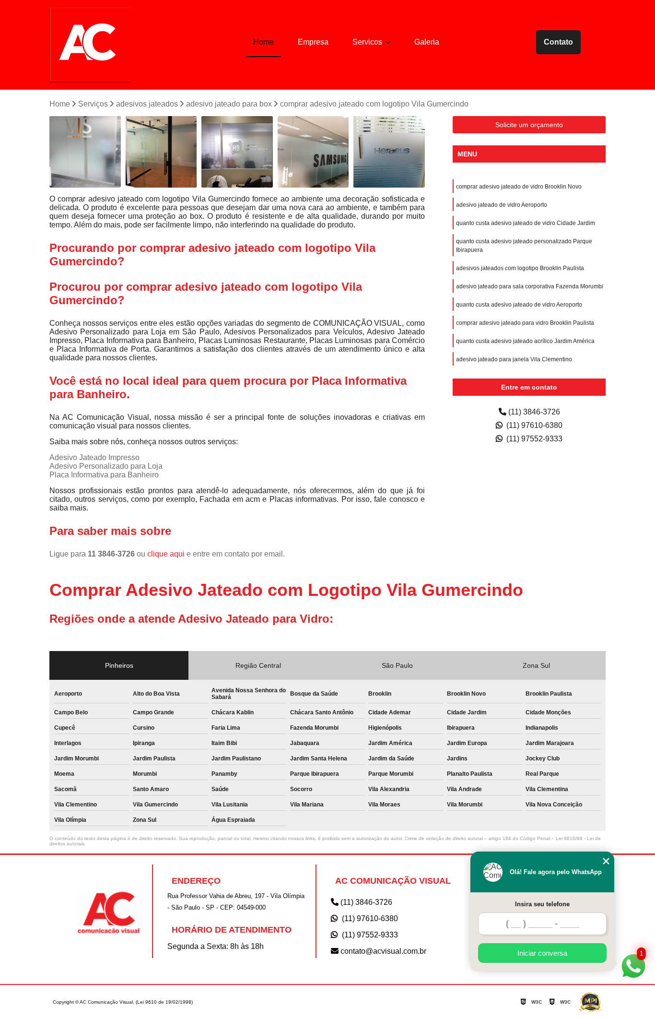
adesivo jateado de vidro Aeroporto (501, 204)
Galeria (426, 42)
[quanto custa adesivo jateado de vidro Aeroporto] (85, 152)
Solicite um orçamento (529, 125)
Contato (558, 42)
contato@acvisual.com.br (382, 951)
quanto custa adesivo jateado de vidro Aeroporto (519, 304)
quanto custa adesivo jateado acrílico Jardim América (525, 341)
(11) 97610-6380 (533, 425)
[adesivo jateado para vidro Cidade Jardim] (161, 152)
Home (263, 42)
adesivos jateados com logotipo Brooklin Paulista (520, 268)
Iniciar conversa (542, 953)
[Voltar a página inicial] (90, 45)
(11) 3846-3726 (533, 412)
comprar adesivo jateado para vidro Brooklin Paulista (525, 323)
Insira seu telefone (542, 904)
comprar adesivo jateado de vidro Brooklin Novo (519, 186)
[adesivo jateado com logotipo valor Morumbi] (237, 152)
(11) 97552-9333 (533, 439)
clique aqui (166, 554)
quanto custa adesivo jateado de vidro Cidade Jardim (525, 223)
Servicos (368, 42)
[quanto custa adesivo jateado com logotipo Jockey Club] (313, 152)
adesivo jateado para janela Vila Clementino (514, 359)
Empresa (313, 42)
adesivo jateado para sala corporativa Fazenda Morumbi (529, 286)
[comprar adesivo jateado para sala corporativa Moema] (389, 152)
